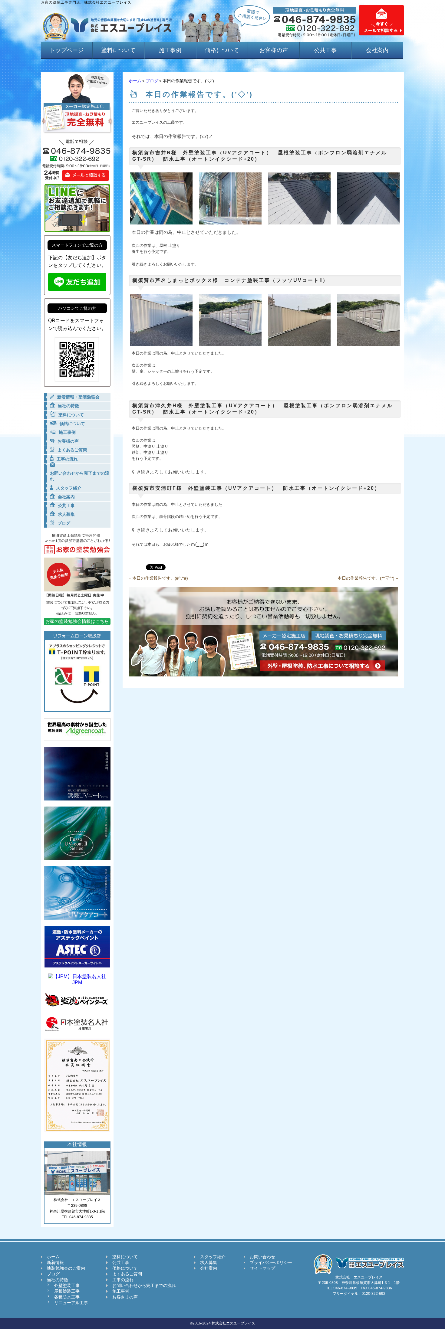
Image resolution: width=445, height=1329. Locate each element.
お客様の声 (273, 50)
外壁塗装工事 (67, 1285)
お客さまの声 (125, 1297)
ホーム (135, 80)
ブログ (152, 80)
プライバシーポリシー (271, 1262)
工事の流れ (123, 1279)
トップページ (67, 50)
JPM (77, 982)
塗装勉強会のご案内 (66, 1268)
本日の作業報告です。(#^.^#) (160, 578)
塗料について (118, 50)
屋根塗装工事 (67, 1291)
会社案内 (377, 50)
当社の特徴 (57, 1279)
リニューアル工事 (71, 1302)
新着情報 (55, 1262)
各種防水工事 (67, 1297)
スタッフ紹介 (213, 1256)
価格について (222, 50)
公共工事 (325, 50)
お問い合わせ (262, 1256)
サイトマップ (262, 1268)
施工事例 (170, 50)
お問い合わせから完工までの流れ (144, 1285)
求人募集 (208, 1262)
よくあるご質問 (127, 1274)
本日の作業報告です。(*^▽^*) (366, 578)
